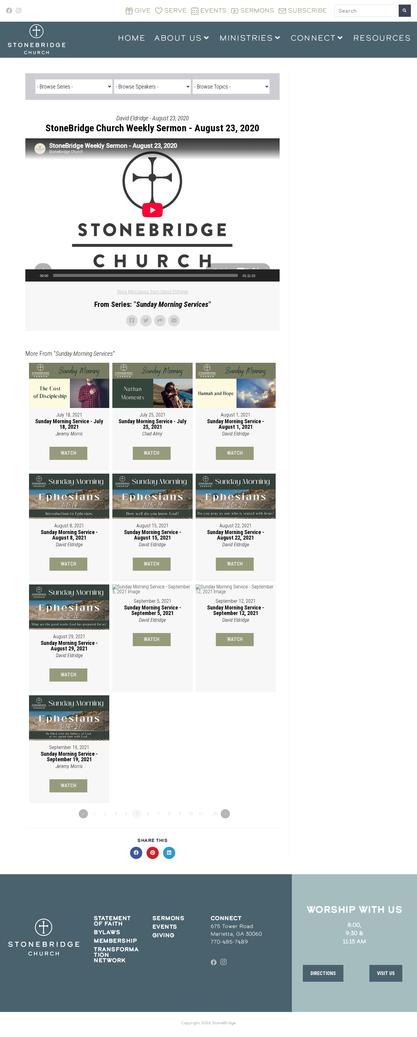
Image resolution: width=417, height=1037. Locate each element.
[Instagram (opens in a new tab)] (18, 11)
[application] (152, 210)
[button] (323, 973)
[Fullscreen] (272, 275)
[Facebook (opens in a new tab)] (10, 11)
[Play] (33, 275)
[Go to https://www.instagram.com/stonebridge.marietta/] (223, 962)
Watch (68, 453)
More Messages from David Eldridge (152, 292)
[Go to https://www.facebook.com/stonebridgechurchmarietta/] (214, 962)
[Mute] (262, 275)
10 (190, 814)
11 (201, 814)
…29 (214, 814)
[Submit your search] (405, 11)
